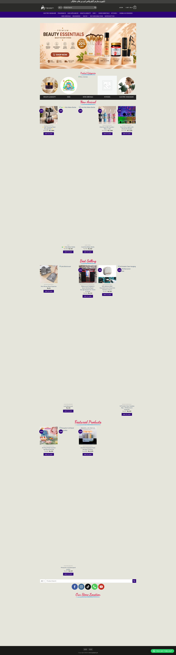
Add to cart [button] (49, 136)
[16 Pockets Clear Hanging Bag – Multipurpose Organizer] (127, 336)
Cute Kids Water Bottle (87, 249)
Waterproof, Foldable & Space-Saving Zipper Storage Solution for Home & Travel (87, 291)
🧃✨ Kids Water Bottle (68, 249)
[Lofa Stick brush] (68, 336)
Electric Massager (50, 13)
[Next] (132, 47)
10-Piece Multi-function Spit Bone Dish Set (49, 451)
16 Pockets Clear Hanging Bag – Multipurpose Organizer (127, 410)
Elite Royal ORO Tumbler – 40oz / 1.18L (107, 130)
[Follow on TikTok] (88, 589)
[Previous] (44, 47)
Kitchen (114, 13)
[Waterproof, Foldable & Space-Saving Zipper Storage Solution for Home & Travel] (88, 276)
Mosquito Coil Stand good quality (68, 570)
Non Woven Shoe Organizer (49, 289)
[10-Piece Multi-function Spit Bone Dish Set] (49, 438)
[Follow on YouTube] (101, 589)
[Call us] (95, 589)
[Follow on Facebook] (75, 589)
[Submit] (95, 7)
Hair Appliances (73, 13)
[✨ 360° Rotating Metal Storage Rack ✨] (49, 117)
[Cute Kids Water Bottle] (88, 177)
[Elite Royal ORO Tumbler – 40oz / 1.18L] (107, 117)
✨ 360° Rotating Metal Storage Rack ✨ (48, 130)
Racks (85, 16)
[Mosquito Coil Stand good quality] (68, 498)
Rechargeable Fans (96, 16)
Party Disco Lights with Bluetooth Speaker (126, 130)
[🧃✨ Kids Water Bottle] (68, 177)
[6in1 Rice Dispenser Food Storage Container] (88, 438)
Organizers (76, 16)
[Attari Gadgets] (47, 7)
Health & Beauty (85, 13)
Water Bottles (109, 16)
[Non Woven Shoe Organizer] (49, 276)
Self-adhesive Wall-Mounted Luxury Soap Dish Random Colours (107, 290)
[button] (162, 651)
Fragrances (62, 13)
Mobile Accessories (126, 13)
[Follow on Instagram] (81, 589)
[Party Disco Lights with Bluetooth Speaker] (127, 117)
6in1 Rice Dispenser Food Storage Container (88, 451)
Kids (94, 13)
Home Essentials (104, 13)
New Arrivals (66, 16)
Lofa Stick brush (68, 408)
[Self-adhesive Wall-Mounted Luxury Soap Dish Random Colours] (107, 276)
